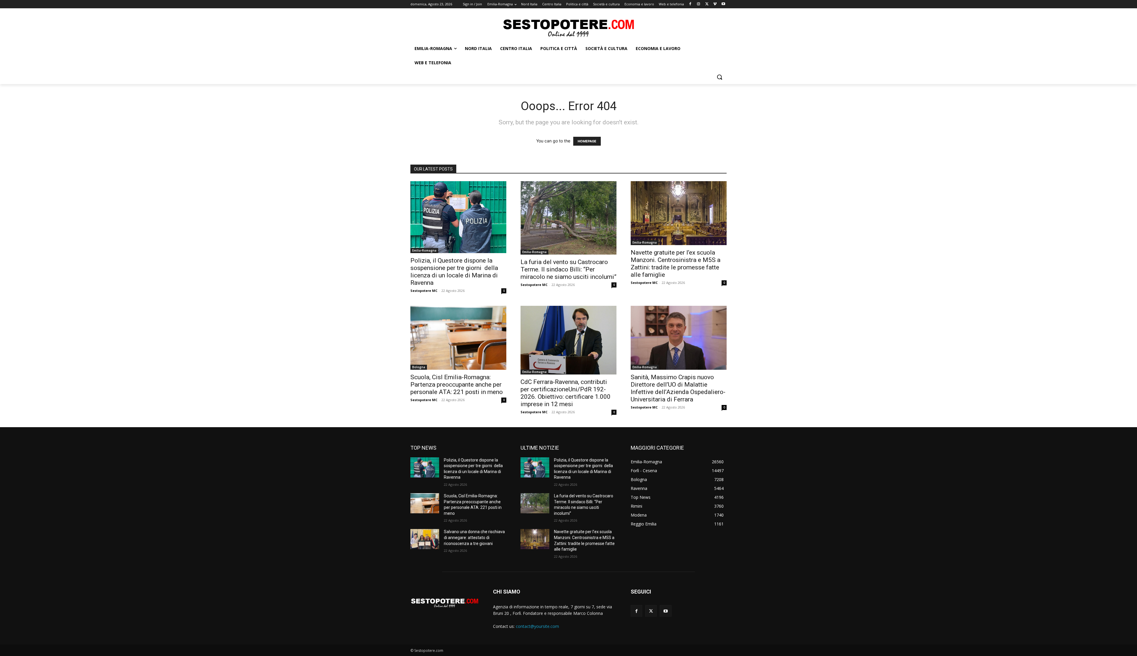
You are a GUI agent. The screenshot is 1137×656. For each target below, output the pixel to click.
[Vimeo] (715, 4)
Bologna (418, 367)
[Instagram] (698, 4)
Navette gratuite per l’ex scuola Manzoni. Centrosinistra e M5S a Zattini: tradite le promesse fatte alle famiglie (675, 263)
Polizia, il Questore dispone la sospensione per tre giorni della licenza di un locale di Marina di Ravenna (454, 271)
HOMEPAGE (587, 141)
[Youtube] (723, 4)
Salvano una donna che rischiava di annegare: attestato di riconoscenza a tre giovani (474, 537)
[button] (719, 77)
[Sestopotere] (568, 28)
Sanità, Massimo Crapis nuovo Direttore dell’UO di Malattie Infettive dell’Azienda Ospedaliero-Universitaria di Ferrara (678, 388)
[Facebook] (690, 4)
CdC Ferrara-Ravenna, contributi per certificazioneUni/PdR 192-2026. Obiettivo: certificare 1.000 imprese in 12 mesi (566, 393)
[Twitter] (707, 4)
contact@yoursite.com (537, 626)
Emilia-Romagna (424, 250)
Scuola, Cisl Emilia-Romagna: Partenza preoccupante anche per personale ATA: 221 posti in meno (456, 384)
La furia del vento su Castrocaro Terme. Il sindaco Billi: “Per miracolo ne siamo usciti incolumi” (568, 269)
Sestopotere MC (423, 290)
